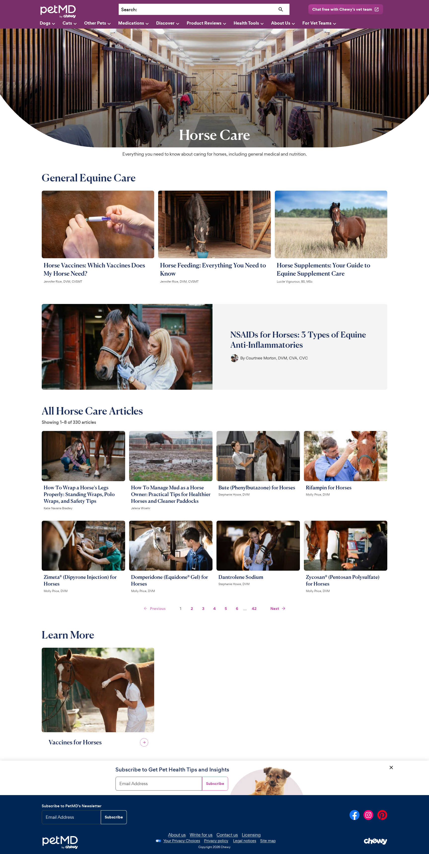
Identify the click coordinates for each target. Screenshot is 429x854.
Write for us (201, 834)
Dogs (45, 23)
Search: (129, 9)
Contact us (227, 834)
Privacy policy (216, 840)
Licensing (251, 834)
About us (177, 834)
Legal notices (244, 840)
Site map (268, 840)
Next (274, 608)
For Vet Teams (316, 23)
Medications (131, 23)
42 (254, 608)
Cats (67, 23)
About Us (280, 23)
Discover (165, 23)
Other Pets (95, 23)
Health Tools (246, 23)
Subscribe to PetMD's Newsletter (72, 806)
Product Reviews (204, 23)
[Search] (281, 9)
